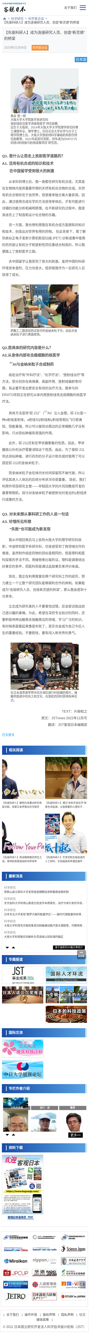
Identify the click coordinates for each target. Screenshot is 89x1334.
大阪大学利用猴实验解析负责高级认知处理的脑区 (33, 936)
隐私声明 (67, 1314)
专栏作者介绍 (19, 1089)
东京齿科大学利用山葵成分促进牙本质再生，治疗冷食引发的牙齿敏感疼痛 (44, 903)
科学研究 (17, 18)
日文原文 (8, 734)
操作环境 (31, 1314)
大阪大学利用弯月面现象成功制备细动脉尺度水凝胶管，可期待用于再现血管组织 (44, 925)
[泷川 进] (43, 1114)
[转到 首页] (4, 19)
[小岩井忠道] (15, 1114)
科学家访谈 (36, 18)
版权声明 (49, 1314)
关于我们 (70, 7)
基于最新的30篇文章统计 (69, 947)
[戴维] (71, 1114)
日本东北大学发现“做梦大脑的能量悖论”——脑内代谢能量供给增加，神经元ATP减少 (42, 914)
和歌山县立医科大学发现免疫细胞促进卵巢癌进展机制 (36, 891)
